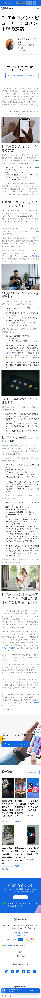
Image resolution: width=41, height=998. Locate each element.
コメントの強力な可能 (9, 111)
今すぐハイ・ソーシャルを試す (16, 744)
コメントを (9, 163)
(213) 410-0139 (20, 935)
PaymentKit (8, 945)
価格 (20, 952)
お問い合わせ (20, 956)
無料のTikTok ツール (20, 964)
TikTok (34, 161)
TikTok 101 (21, 50)
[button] (38, 8)
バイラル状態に (8, 648)
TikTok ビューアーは (9, 216)
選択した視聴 (11, 446)
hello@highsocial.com (20, 933)
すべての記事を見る (30, 772)
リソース (20, 960)
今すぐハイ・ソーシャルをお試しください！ (22, 75)
